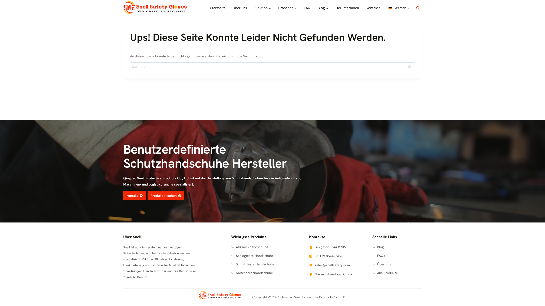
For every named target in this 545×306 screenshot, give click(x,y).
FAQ (307, 8)
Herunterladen (347, 8)
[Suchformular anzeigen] (418, 8)
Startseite (218, 8)
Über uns (240, 8)
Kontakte (373, 8)
